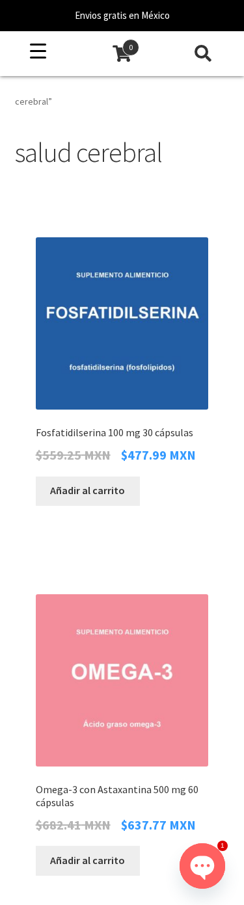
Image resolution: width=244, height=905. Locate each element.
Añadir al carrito (87, 490)
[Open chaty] (202, 866)
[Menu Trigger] (38, 51)
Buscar (203, 54)
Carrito (106, 42)
